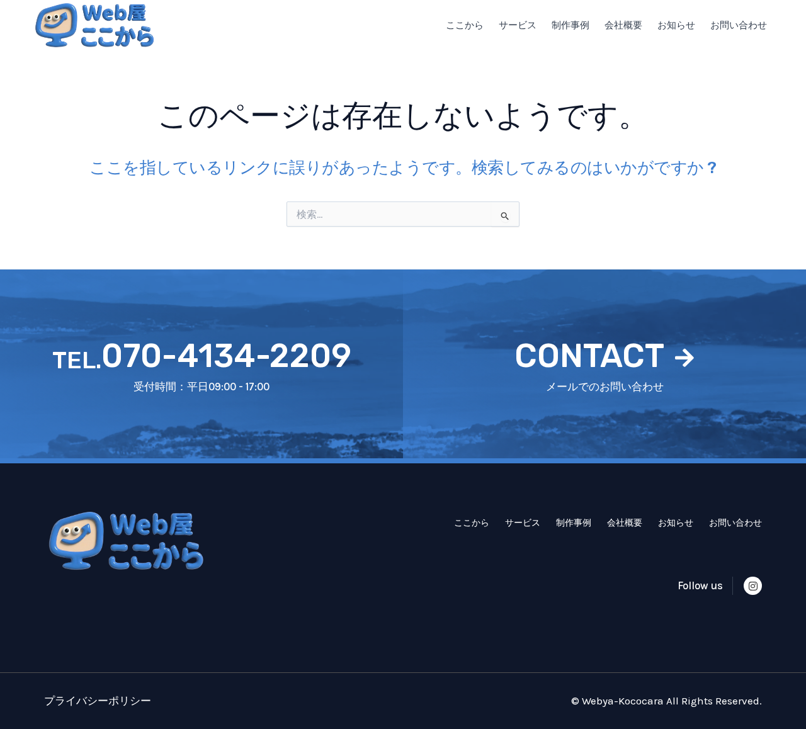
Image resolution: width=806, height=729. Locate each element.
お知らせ (676, 25)
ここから (465, 25)
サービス (517, 25)
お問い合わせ (738, 25)
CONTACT (589, 355)
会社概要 (623, 25)
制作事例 (570, 25)
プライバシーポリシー (97, 700)
